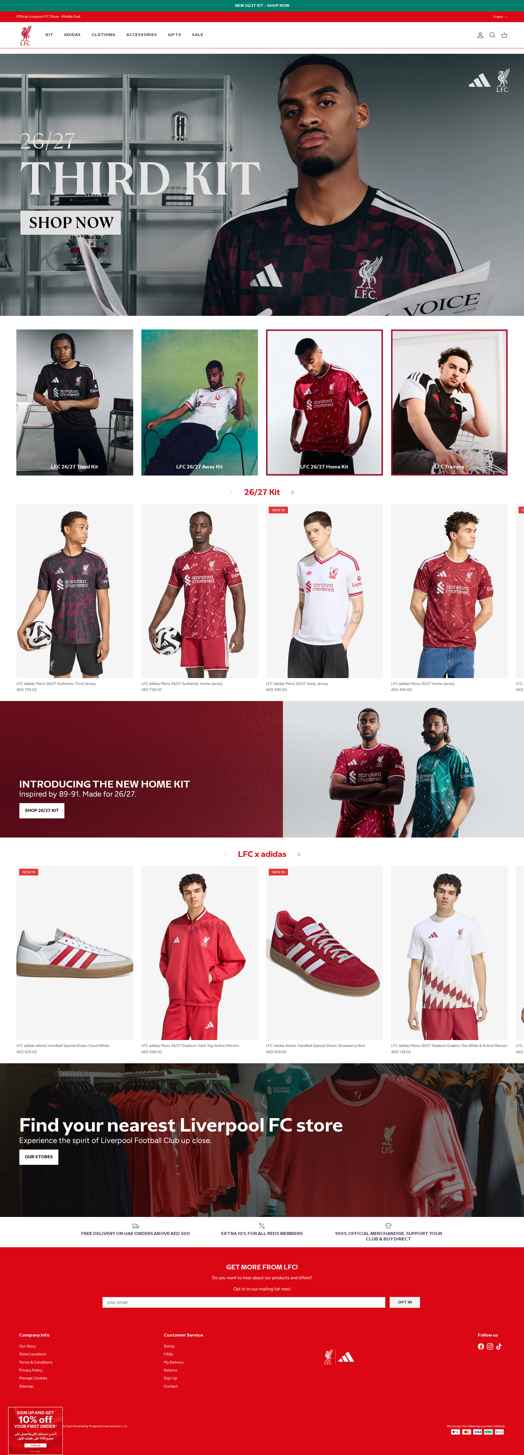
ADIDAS (72, 35)
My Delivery (174, 1362)
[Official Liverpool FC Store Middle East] (25, 35)
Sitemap (26, 1386)
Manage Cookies (33, 1378)
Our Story (27, 1346)
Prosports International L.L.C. (108, 1426)
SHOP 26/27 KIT (42, 810)
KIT (49, 35)
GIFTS (174, 35)
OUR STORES (39, 1157)
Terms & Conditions (35, 1362)
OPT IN (405, 1302)
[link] (35, 1431)
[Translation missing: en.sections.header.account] (479, 35)
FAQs (168, 1354)
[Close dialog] (64, 1414)
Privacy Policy (30, 1370)
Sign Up (170, 1378)
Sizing (169, 1346)
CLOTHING (103, 35)
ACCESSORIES (141, 35)
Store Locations (32, 1354)
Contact (171, 1386)
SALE (197, 35)
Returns (170, 1370)
